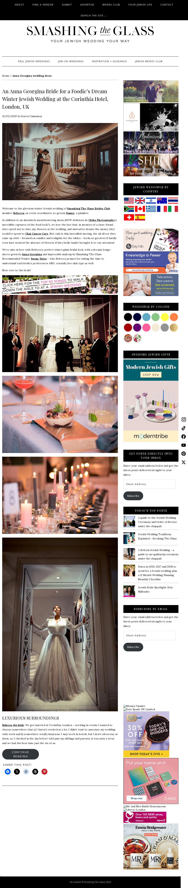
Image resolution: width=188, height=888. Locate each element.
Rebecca (18, 213)
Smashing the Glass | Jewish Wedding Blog (90, 34)
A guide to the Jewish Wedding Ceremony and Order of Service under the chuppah (157, 522)
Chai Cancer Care (36, 233)
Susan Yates (39, 258)
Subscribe (133, 496)
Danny (70, 213)
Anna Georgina (32, 254)
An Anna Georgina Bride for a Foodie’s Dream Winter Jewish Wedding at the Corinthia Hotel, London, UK (55, 99)
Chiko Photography (101, 220)
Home (6, 75)
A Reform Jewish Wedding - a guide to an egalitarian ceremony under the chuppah (158, 554)
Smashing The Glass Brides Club (88, 208)
